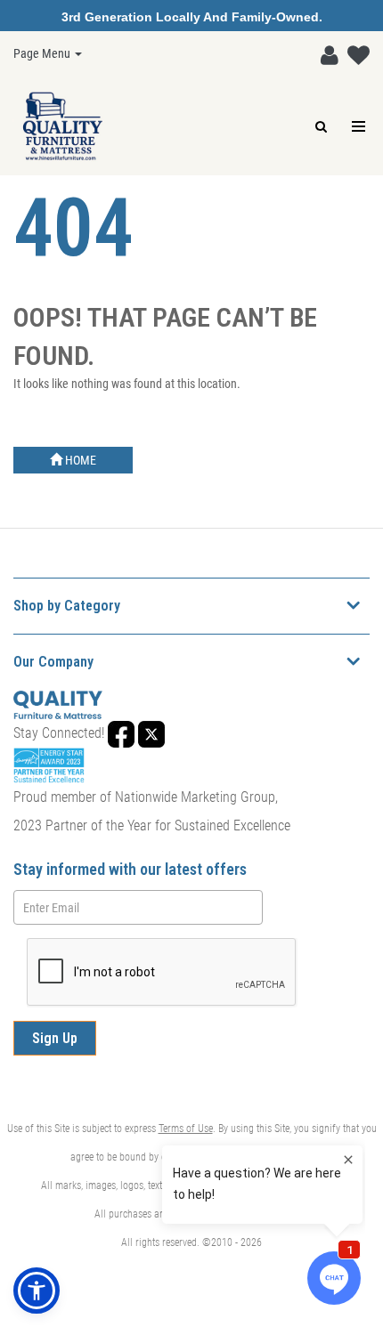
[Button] (359, 127)
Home (79, 460)
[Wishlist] (354, 52)
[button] (325, 52)
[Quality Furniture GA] (62, 126)
